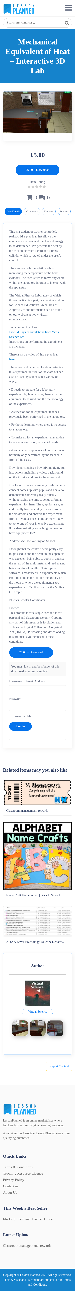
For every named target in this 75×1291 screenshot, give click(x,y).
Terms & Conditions (18, 1167)
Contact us (10, 1186)
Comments (32, 211)
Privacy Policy (13, 1180)
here (12, 359)
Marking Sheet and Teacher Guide (28, 1219)
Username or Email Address (27, 681)
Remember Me (21, 716)
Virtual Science (37, 1011)
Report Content (59, 1066)
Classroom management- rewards (27, 1246)
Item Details (13, 211)
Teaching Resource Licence (23, 1173)
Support (64, 211)
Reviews (48, 211)
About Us (10, 1192)
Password (15, 698)
